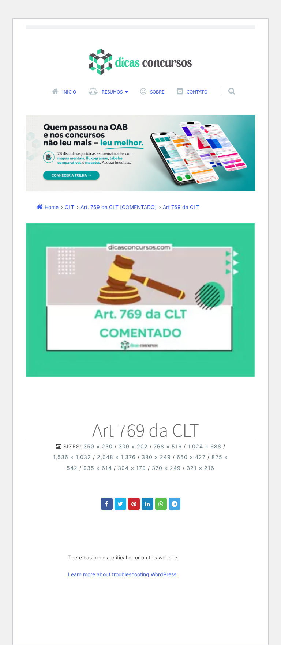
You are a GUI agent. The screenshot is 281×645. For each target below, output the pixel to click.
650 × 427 (191, 457)
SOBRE (157, 91)
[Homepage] (140, 62)
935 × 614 (97, 468)
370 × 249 (166, 468)
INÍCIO (69, 91)
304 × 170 (132, 468)
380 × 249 (156, 457)
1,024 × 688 (204, 446)
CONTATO (197, 91)
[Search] (225, 83)
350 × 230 (98, 446)
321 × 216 (200, 468)
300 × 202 (133, 446)
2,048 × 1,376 (116, 457)
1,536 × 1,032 (72, 457)
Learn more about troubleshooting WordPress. (123, 574)
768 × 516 (168, 446)
